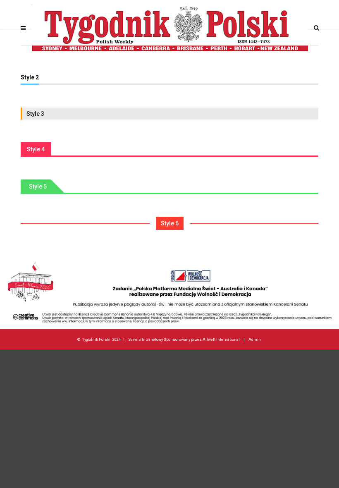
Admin (254, 339)
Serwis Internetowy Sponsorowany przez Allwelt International (184, 339)
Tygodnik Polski (96, 339)
